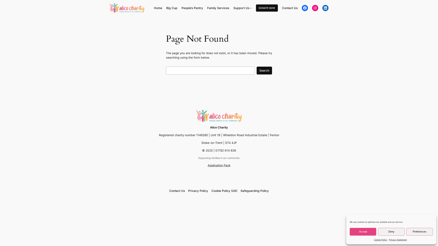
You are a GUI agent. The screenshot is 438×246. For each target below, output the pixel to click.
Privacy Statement (398, 239)
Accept (363, 231)
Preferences (419, 231)
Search (264, 70)
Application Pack (219, 165)
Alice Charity (219, 127)
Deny (391, 231)
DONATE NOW (267, 7)
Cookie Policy (380, 239)
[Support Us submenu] (251, 8)
